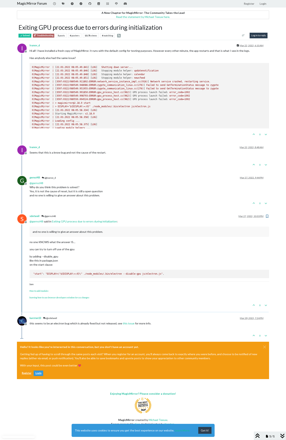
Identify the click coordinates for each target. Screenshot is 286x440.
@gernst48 (50, 216)
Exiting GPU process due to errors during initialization (84, 221)
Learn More (182, 430)
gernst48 (35, 177)
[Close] (264, 347)
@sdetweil (51, 318)
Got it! (205, 430)
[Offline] (23, 320)
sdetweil (34, 216)
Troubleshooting (44, 35)
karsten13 (35, 318)
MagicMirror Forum (32, 3)
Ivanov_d (35, 45)
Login (38, 373)
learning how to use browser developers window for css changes (59, 297)
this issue (128, 323)
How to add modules (38, 290)
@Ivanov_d (50, 177)
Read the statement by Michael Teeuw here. (143, 16)
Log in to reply (258, 35)
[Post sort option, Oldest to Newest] (243, 35)
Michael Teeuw (158, 420)
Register (26, 373)
